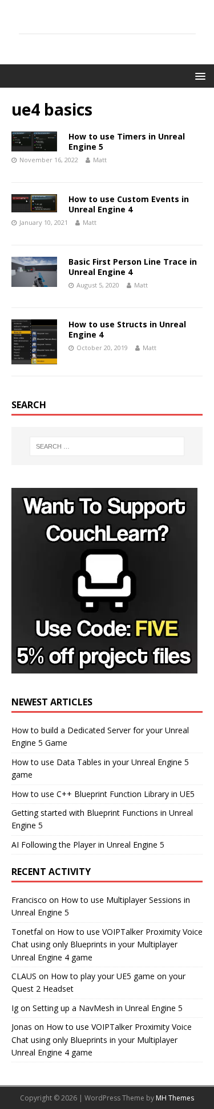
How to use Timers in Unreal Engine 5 (126, 141)
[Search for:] (107, 446)
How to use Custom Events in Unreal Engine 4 (128, 204)
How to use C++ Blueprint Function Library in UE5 (103, 793)
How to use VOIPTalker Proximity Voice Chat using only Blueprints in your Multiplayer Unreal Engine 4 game (107, 944)
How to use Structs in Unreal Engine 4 (127, 329)
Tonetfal (27, 931)
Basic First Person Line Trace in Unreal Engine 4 (132, 266)
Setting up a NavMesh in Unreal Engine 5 (108, 1008)
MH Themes (175, 1098)
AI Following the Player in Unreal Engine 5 (87, 844)
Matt (100, 159)
